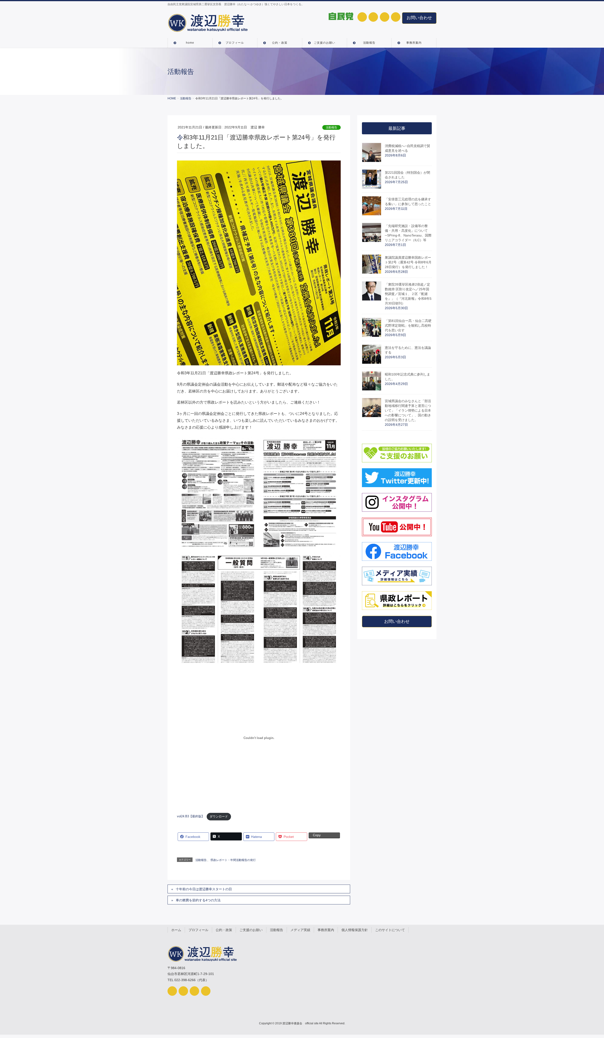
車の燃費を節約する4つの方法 (198, 900)
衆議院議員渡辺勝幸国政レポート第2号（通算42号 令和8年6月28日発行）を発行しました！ (408, 262)
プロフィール (198, 930)
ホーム (176, 930)
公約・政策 (224, 930)
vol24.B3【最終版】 (190, 816)
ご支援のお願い (251, 930)
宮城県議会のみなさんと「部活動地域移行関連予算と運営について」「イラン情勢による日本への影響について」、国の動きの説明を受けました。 (408, 410)
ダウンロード (219, 816)
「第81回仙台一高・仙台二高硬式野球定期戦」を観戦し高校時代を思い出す (408, 325)
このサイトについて (390, 930)
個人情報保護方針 (354, 930)
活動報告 (331, 127)
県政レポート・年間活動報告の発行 (233, 860)
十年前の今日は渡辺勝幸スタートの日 (204, 889)
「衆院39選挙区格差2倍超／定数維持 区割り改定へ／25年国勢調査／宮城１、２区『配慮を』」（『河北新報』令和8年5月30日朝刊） (408, 294)
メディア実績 (300, 930)
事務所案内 (326, 930)
